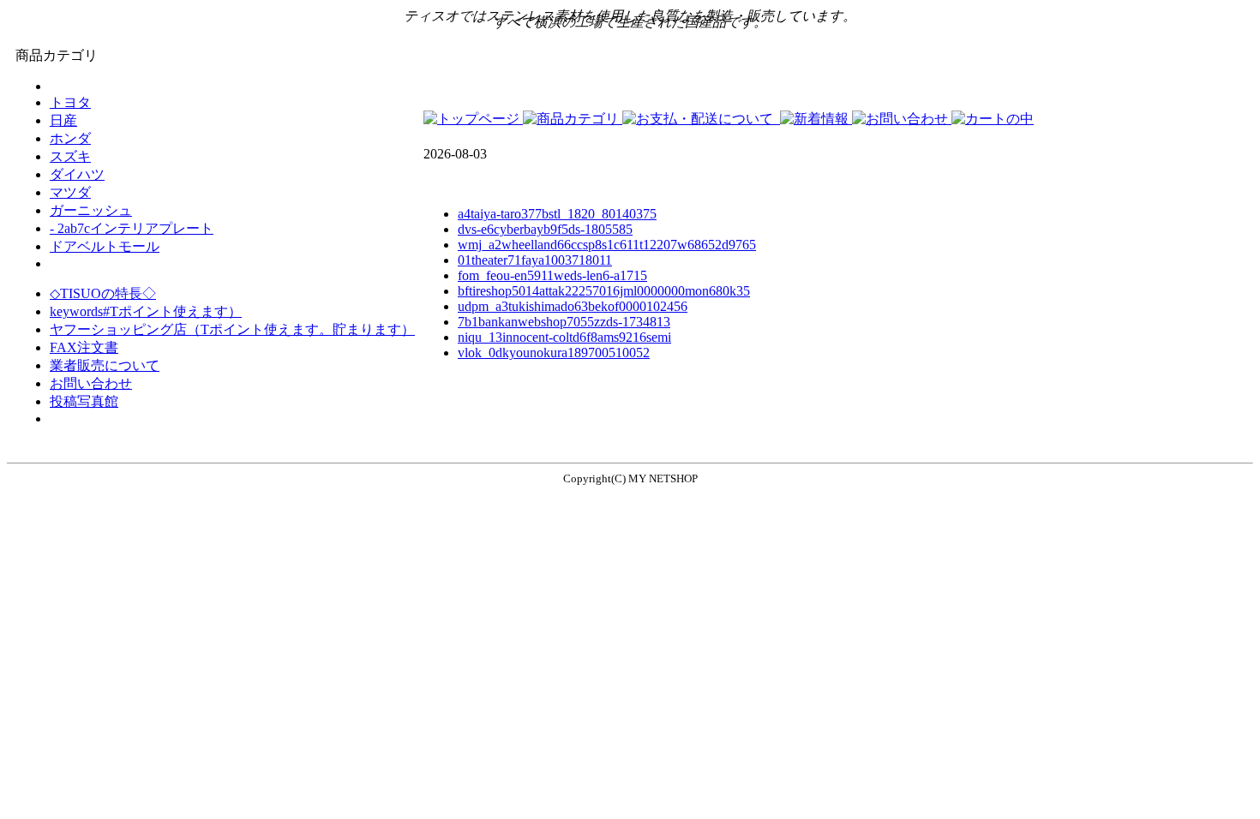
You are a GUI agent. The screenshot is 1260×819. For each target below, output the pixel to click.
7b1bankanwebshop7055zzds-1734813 (564, 321)
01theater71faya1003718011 (535, 260)
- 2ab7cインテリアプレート (131, 228)
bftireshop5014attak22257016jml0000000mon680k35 (604, 291)
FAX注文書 (84, 347)
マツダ (70, 192)
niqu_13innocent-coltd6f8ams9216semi (564, 337)
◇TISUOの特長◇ (103, 293)
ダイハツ (77, 174)
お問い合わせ (91, 383)
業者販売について (104, 365)
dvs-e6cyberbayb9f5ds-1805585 (545, 229)
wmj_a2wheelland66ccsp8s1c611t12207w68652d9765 (607, 244)
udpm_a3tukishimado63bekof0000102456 (572, 306)
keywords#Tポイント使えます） (146, 311)
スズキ (70, 156)
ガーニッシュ (91, 210)
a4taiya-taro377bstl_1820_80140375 (557, 213)
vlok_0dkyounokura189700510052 (554, 352)
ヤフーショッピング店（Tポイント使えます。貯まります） (232, 329)
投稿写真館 (84, 401)
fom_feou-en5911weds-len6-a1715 (552, 275)
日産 (63, 120)
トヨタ (70, 102)
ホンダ (70, 138)
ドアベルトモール (104, 246)
